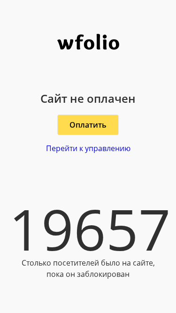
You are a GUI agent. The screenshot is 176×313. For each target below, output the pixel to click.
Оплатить (88, 125)
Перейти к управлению (88, 148)
